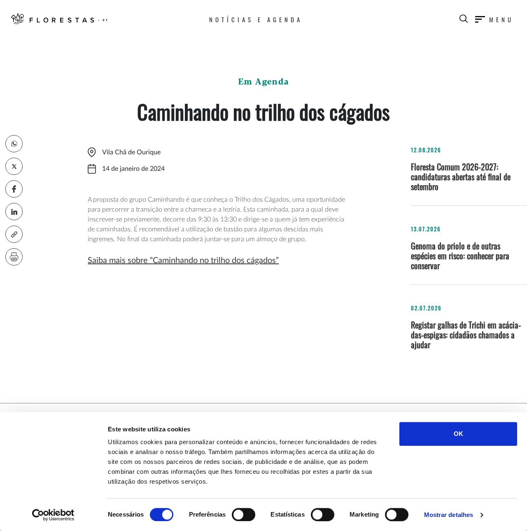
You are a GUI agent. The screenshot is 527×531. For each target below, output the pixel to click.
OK (458, 433)
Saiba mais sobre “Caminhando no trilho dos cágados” (183, 260)
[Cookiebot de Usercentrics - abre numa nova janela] (53, 515)
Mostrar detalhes (448, 514)
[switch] (243, 514)
